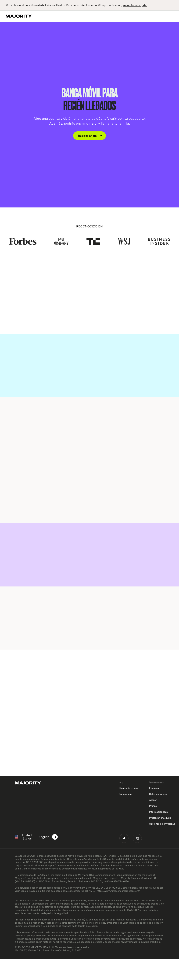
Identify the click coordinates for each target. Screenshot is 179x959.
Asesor (153, 799)
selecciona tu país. (135, 5)
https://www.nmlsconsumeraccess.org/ (118, 890)
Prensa (153, 805)
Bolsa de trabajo (158, 794)
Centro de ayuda (128, 788)
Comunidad (125, 794)
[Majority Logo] (19, 16)
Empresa (154, 788)
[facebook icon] (123, 838)
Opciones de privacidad (162, 824)
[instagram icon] (137, 838)
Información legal (159, 811)
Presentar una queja (160, 817)
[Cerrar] (7, 5)
